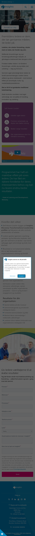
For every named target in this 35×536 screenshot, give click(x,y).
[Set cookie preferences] (3, 532)
